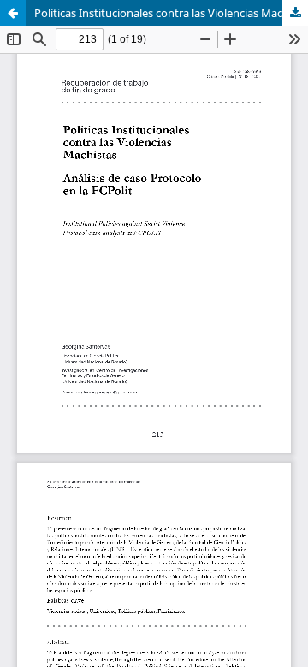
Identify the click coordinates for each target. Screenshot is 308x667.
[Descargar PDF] (295, 13)
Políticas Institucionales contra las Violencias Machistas (171, 13)
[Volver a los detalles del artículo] (13, 13)
